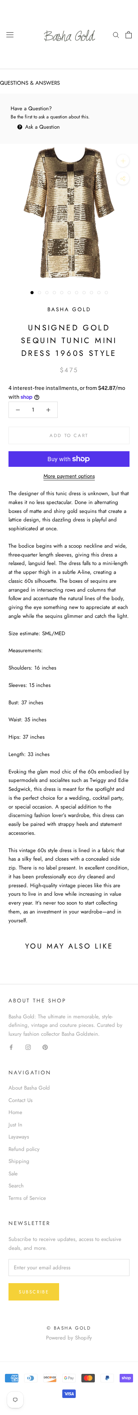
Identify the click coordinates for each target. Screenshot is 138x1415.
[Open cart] (129, 34)
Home (15, 1112)
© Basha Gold (69, 1328)
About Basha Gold (29, 1088)
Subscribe (34, 1291)
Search (16, 1186)
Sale (13, 1174)
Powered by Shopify (69, 1338)
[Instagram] (28, 1046)
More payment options (69, 476)
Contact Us (20, 1100)
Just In (15, 1125)
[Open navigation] (9, 35)
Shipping (18, 1161)
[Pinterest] (45, 1046)
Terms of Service (27, 1198)
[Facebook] (11, 1046)
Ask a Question (41, 127)
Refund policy (24, 1149)
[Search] (116, 35)
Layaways (18, 1137)
